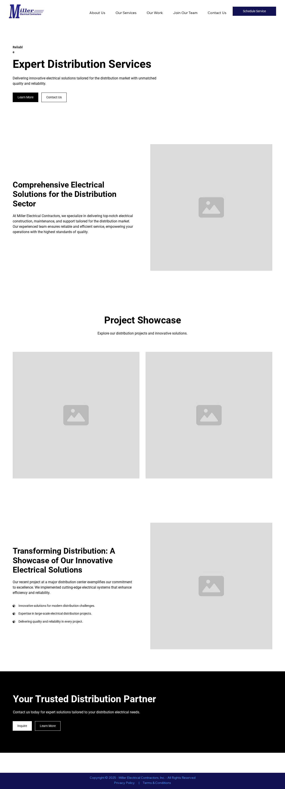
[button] (25, 97)
